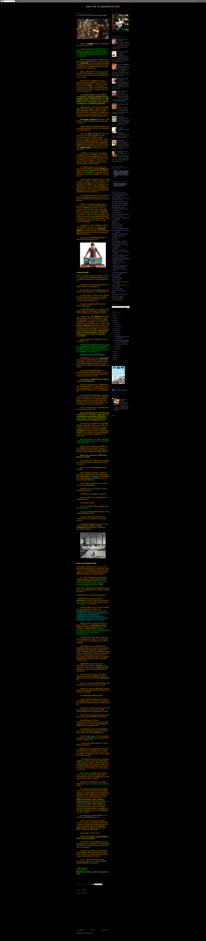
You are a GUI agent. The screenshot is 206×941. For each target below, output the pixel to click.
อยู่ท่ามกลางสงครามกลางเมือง (119, 285)
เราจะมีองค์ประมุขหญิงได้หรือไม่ (119, 272)
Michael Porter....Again (117, 296)
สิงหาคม (117, 332)
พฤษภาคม (117, 346)
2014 (115, 320)
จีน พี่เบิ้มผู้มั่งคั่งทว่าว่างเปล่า (118, 207)
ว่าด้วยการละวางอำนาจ (117, 274)
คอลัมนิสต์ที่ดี (115, 248)
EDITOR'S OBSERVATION (103, 6)
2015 (115, 318)
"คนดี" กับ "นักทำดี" (116, 279)
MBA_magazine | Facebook (120, 390)
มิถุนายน (117, 334)
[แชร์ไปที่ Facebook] (100, 884)
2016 (115, 316)
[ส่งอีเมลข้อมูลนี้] (95, 884)
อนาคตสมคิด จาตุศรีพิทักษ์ (118, 298)
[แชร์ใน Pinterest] (101, 884)
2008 (115, 357)
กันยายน (117, 330)
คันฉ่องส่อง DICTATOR (117, 212)
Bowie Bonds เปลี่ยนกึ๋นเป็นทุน (121, 344)
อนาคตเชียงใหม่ (115, 237)
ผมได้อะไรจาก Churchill (117, 216)
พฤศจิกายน (117, 326)
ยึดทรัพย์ (114, 292)
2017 (115, 314)
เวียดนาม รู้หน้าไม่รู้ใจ (117, 225)
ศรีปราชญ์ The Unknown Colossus (120, 201)
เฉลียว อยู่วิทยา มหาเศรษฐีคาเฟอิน (120, 234)
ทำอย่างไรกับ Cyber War (117, 299)
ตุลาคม (116, 328)
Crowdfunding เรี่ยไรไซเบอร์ (118, 235)
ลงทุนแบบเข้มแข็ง (116, 276)
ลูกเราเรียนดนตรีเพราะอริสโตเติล (119, 205)
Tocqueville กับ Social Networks (119, 294)
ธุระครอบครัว (84, 847)
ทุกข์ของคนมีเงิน (120, 116)
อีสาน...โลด (114, 239)
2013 (115, 322)
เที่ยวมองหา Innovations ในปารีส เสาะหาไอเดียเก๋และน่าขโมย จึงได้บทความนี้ (120, 184)
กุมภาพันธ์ (117, 348)
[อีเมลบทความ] (93, 884)
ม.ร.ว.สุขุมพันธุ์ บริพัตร (117, 288)
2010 (115, 355)
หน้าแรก (93, 930)
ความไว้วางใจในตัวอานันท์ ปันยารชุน (120, 214)
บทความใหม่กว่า (80, 930)
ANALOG (116, 398)
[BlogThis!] (97, 884)
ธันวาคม (117, 324)
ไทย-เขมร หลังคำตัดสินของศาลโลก (120, 228)
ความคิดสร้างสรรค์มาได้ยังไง (118, 257)
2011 (115, 353)
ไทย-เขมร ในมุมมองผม (117, 226)
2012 (115, 351)
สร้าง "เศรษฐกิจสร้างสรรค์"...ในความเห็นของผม (122, 129)
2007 (115, 359)
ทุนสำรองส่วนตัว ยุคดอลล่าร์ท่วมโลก (120, 203)
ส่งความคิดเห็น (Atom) (88, 933)
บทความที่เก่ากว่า (105, 930)
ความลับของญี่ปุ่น (120, 140)
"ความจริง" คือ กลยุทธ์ (117, 278)
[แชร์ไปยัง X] (98, 884)
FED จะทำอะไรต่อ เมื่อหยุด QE (119, 193)
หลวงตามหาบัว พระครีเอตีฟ (118, 290)
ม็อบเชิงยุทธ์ (114, 221)
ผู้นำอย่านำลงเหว (116, 223)
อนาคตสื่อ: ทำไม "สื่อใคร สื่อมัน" (119, 250)
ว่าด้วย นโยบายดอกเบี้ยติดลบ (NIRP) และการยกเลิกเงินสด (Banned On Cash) (122, 66)
